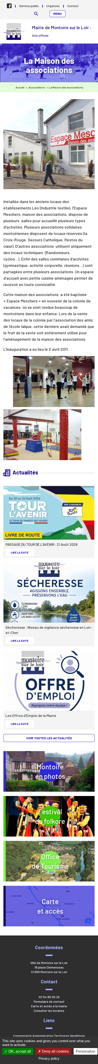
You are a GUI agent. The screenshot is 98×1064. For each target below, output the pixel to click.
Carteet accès (50, 906)
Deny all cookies (55, 1051)
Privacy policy (49, 1058)
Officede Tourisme (63, 861)
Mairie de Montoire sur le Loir (15, 31)
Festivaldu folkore (65, 816)
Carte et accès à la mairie (49, 1006)
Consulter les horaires (49, 1010)
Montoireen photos (50, 771)
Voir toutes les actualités (49, 738)
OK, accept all (19, 1051)
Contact (73, 6)
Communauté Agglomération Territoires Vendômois (49, 1036)
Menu (57, 13)
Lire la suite (22, 552)
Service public (29, 6)
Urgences (53, 6)
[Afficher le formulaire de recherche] (36, 14)
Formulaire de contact (49, 1001)
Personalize (85, 1051)
